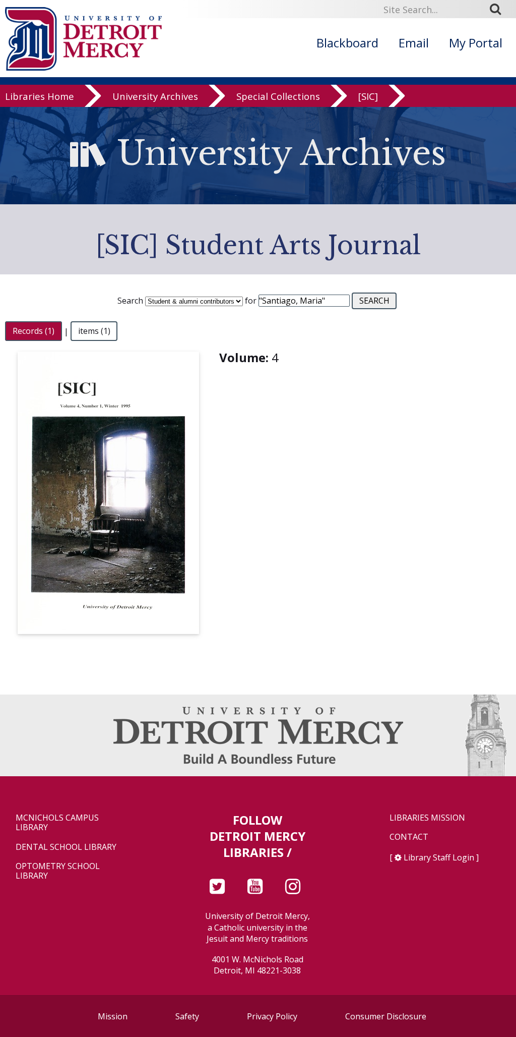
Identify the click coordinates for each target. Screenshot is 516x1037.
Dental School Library (66, 847)
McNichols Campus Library (57, 822)
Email (414, 42)
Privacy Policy (272, 1016)
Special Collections (278, 96)
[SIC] (368, 96)
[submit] (499, 9)
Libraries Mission (427, 818)
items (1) (94, 331)
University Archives (155, 96)
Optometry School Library (58, 871)
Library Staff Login (439, 857)
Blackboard (347, 42)
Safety (187, 1016)
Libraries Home (39, 96)
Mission (112, 1016)
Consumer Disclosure (385, 1016)
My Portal (475, 42)
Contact (409, 837)
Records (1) (33, 331)
